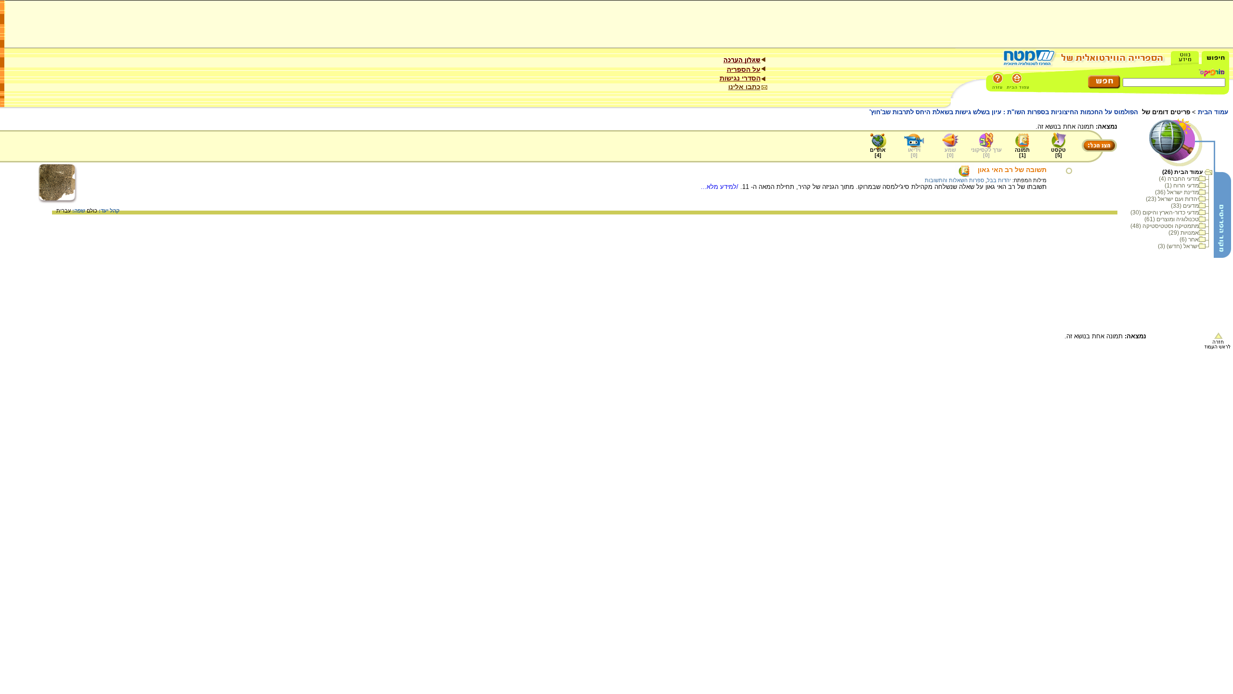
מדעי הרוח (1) (1182, 185)
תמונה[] (1022, 152)
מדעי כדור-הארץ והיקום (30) (1164, 212)
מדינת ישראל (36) (1177, 192)
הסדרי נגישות (740, 78)
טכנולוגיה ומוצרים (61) (1171, 219)
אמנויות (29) (1183, 232)
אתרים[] (878, 152)
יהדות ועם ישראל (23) (1172, 199)
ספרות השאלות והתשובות (954, 180)
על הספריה (744, 69)
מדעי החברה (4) (1179, 178)
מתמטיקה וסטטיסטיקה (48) (1164, 226)
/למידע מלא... (720, 186)
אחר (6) (1189, 239)
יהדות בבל (999, 180)
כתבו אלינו (744, 87)
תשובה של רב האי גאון (1012, 170)
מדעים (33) (1185, 205)
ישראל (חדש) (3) (1178, 246)
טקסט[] (1058, 152)
